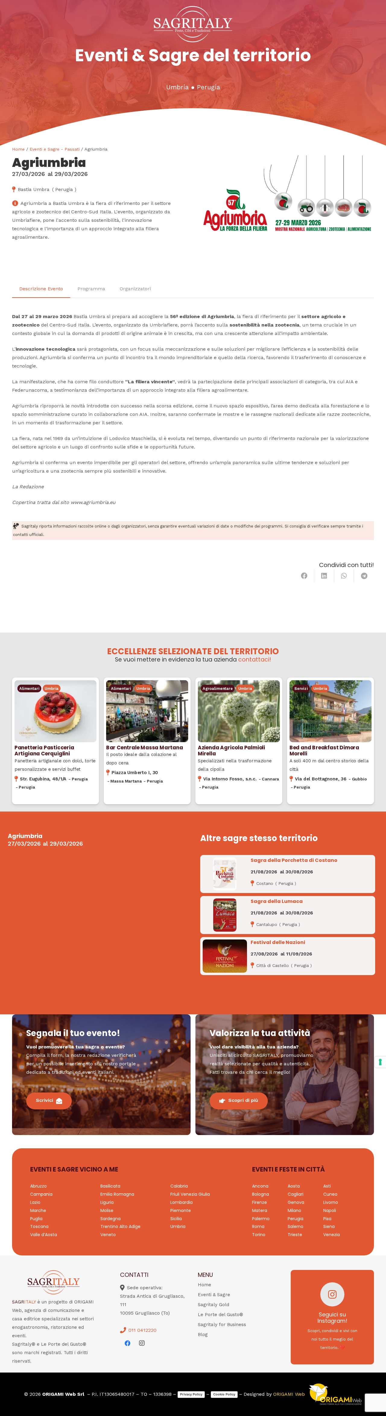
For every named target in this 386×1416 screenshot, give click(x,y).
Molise (106, 1210)
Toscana (39, 1226)
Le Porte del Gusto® (220, 1314)
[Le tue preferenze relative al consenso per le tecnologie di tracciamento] (380, 1062)
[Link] (55, 741)
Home (18, 149)
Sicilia (176, 1219)
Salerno (295, 1226)
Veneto (108, 1235)
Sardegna (110, 1219)
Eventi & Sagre (214, 1294)
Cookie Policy (224, 1394)
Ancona (260, 1186)
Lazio (35, 1202)
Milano (294, 1210)
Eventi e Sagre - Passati (55, 149)
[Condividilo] (304, 575)
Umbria (177, 87)
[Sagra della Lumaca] (224, 915)
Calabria (179, 1186)
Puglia (36, 1219)
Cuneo (330, 1194)
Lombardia (181, 1202)
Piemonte (180, 1210)
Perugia (208, 87)
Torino (258, 1235)
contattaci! (254, 659)
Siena (329, 1226)
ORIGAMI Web (289, 1394)
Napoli (329, 1210)
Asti (327, 1186)
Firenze (259, 1202)
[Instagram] (141, 1343)
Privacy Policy (191, 1394)
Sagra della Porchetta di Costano (294, 860)
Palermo (261, 1219)
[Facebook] (127, 1343)
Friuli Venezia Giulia (190, 1194)
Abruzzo (38, 1186)
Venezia (331, 1235)
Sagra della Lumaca (277, 901)
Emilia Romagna (117, 1194)
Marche (38, 1210)
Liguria (107, 1202)
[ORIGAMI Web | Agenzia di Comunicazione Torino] (335, 1394)
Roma (258, 1226)
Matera (259, 1210)
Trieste (295, 1235)
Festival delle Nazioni (278, 942)
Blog (203, 1334)
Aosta (294, 1186)
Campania (41, 1194)
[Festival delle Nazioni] (225, 956)
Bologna (260, 1194)
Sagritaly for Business (222, 1324)
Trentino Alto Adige (120, 1226)
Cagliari (295, 1194)
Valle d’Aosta (43, 1235)
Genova (296, 1202)
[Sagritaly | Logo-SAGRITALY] (193, 24)
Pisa (327, 1219)
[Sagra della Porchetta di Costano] (224, 874)
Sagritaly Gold (213, 1304)
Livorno (330, 1202)
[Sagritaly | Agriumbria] (287, 206)
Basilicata (110, 1186)
